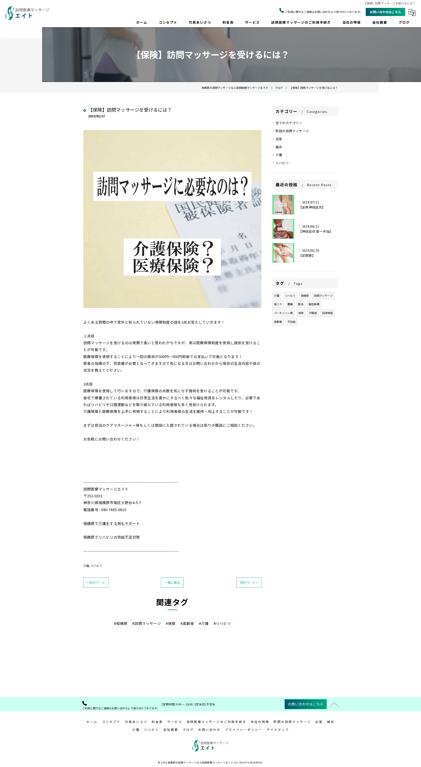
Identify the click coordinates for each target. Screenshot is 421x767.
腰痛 (290, 304)
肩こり (278, 304)
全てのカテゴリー (289, 122)
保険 (300, 313)
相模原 (305, 295)
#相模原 (120, 623)
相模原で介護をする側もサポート (111, 523)
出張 (279, 138)
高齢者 (278, 321)
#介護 (204, 623)
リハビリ (96, 566)
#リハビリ (222, 623)
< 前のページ (96, 582)
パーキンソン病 (283, 313)
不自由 (291, 321)
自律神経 (327, 313)
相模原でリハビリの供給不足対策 (111, 537)
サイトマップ (278, 729)
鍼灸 (279, 146)
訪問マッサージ (323, 295)
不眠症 (313, 313)
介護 (86, 566)
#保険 (171, 623)
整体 (300, 304)
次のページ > (249, 582)
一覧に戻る (172, 582)
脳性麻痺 (314, 304)
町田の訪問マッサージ (292, 130)
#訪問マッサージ (146, 623)
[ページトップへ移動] (334, 704)
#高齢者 (187, 623)
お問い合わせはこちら (385, 12)
